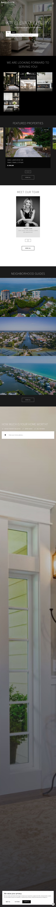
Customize (17, 901)
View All (28, 177)
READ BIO (28, 219)
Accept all (26, 901)
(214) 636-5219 (28, 212)
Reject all (8, 901)
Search (44, 35)
